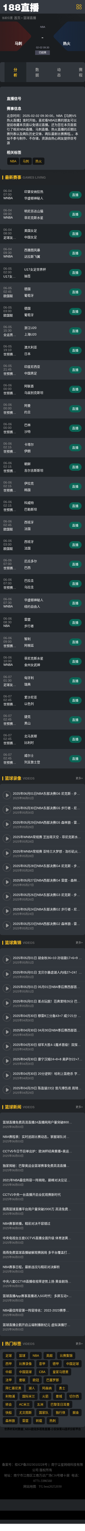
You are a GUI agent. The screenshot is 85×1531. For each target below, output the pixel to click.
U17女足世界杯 (35, 269)
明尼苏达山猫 (33, 211)
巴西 (27, 567)
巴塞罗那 (52, 1380)
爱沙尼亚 (30, 697)
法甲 (8, 1380)
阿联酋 (29, 386)
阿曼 (27, 405)
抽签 (27, 276)
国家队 (44, 1412)
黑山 (27, 723)
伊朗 (27, 451)
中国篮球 (25, 1372)
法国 (27, 529)
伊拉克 (29, 483)
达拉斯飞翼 (32, 256)
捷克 (27, 716)
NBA (13, 161)
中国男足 (30, 373)
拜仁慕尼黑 (13, 1388)
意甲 (42, 1364)
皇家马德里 (60, 1372)
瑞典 (27, 684)
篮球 (22, 1355)
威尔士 (29, 755)
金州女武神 (32, 665)
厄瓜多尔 (30, 561)
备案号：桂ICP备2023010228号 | (26, 1464)
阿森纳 (47, 1388)
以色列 (29, 704)
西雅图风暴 (32, 250)
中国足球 (72, 1364)
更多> (79, 778)
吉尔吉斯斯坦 (33, 470)
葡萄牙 (29, 295)
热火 (38, 161)
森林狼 (10, 1420)
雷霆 (27, 619)
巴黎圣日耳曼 (60, 1404)
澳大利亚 (30, 347)
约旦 (27, 412)
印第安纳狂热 (33, 192)
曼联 (22, 1380)
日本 (27, 354)
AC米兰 (24, 1404)
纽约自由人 (32, 606)
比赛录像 (25, 1364)
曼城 (59, 1396)
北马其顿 (30, 736)
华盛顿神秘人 (33, 198)
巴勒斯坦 (30, 509)
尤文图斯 (25, 1412)
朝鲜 (27, 464)
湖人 (32, 1388)
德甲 (56, 1364)
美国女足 (30, 230)
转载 (39, 1420)
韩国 (27, 490)
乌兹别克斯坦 (33, 393)
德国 (27, 289)
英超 (49, 1355)
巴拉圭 (29, 580)
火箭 (45, 1396)
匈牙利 (29, 678)
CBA (42, 1372)
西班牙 (29, 522)
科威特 (29, 503)
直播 (75, 195)
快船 (8, 1412)
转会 (8, 1404)
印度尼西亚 (32, 367)
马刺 (26, 161)
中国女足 (30, 237)
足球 (8, 1355)
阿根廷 (29, 645)
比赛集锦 (66, 1355)
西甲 (8, 1364)
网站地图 (29, 1486)
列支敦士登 (32, 762)
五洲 (40, 1404)
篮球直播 (29, 18)
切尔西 (74, 1396)
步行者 (29, 626)
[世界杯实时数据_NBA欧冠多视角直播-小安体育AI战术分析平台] (21, 6)
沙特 (27, 431)
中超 (8, 1372)
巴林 (27, 425)
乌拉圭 (29, 587)
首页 (17, 18)
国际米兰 (28, 1396)
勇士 (62, 1388)
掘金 (76, 1412)
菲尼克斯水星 (33, 218)
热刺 (52, 1420)
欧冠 (36, 1380)
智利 (27, 639)
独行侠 (60, 1412)
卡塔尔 (29, 444)
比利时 (29, 742)
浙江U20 (30, 328)
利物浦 (10, 1396)
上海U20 (30, 334)
